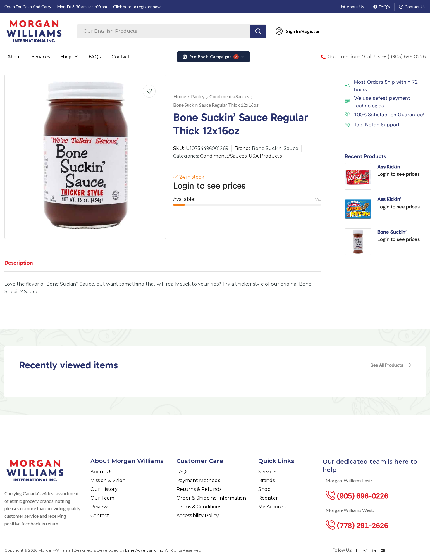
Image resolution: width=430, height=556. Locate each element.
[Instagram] (365, 550)
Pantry (197, 96)
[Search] (258, 31)
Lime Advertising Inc (144, 550)
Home (179, 96)
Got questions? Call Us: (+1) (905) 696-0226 (377, 56)
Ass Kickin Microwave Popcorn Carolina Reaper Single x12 (399, 166)
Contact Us (415, 6)
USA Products (265, 156)
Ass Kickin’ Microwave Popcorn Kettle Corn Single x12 (399, 199)
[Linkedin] (374, 550)
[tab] (23, 265)
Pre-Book (213, 56)
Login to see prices (209, 185)
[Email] (383, 550)
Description (18, 262)
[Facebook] (356, 550)
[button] (391, 365)
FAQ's (384, 6)
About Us (355, 6)
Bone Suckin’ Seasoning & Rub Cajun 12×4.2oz (396, 232)
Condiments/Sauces (229, 96)
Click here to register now (137, 6)
